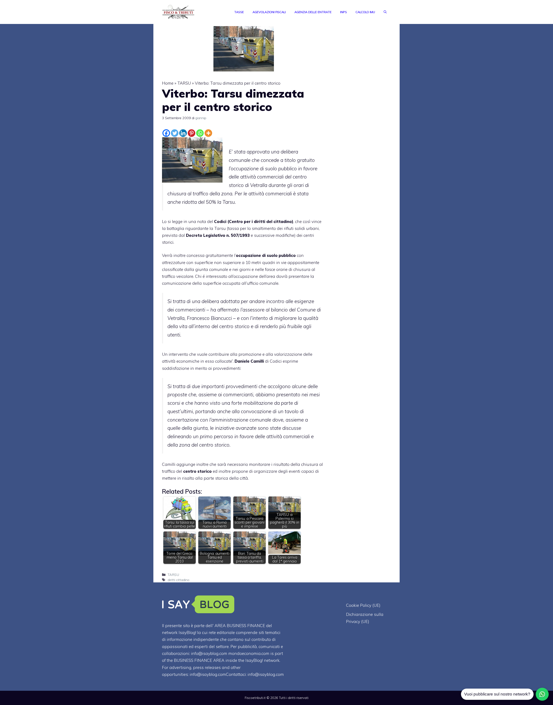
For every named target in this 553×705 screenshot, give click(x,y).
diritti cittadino (178, 580)
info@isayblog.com (266, 674)
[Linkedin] (183, 133)
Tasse (239, 12)
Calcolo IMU (365, 12)
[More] (208, 133)
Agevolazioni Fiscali (269, 12)
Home (167, 83)
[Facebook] (166, 133)
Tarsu (220, 228)
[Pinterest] (191, 133)
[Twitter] (174, 133)
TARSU (184, 83)
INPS (343, 12)
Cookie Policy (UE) (363, 605)
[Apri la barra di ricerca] (385, 12)
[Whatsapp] (200, 133)
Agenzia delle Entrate (313, 12)
